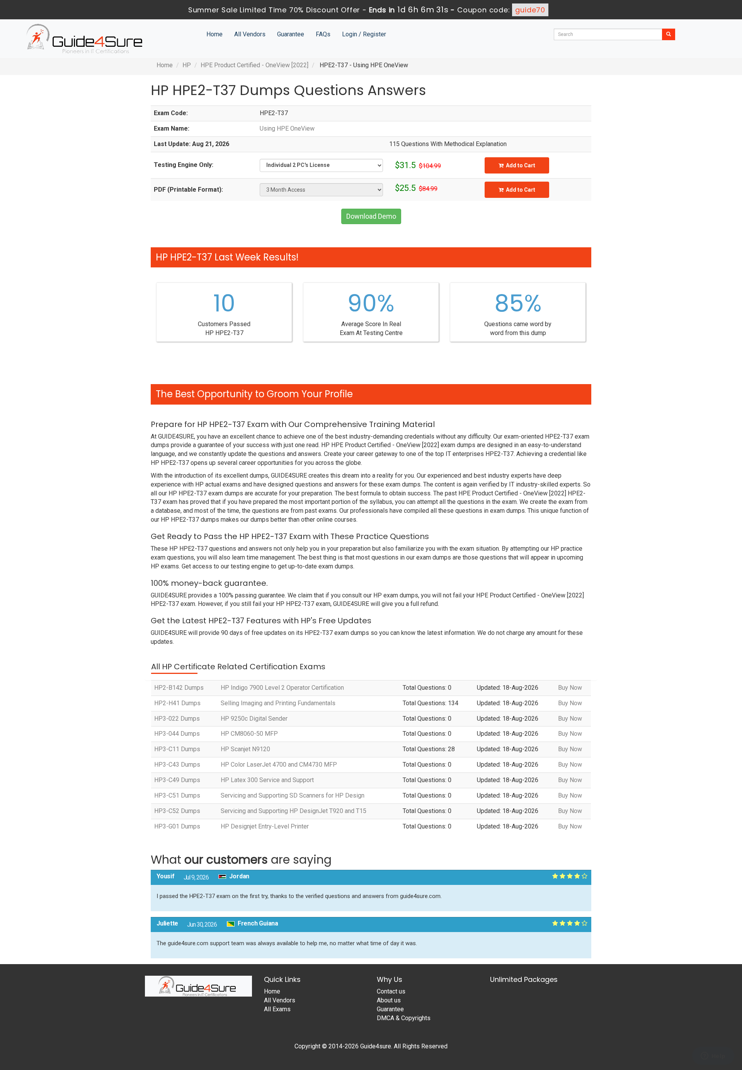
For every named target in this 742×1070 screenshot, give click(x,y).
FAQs (323, 34)
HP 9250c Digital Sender (254, 718)
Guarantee (290, 34)
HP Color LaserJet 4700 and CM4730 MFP (279, 764)
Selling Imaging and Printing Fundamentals (278, 703)
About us (389, 1000)
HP (186, 65)
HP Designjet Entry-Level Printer (265, 826)
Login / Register (364, 34)
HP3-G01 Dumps (177, 826)
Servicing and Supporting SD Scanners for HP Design (292, 795)
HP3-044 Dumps (177, 733)
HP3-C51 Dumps (177, 795)
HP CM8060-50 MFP (249, 733)
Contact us (391, 991)
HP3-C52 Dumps (177, 811)
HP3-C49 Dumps (177, 780)
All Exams (277, 1009)
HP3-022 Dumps (177, 718)
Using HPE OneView (287, 128)
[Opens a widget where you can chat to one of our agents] (713, 1056)
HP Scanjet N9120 (245, 749)
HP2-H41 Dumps (177, 703)
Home (214, 34)
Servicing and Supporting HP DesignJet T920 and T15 (293, 811)
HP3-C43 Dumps (177, 764)
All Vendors (249, 34)
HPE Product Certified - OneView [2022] (254, 65)
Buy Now (570, 687)
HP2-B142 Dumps (179, 687)
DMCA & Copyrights (404, 1018)
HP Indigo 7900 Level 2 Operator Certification (282, 687)
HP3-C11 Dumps (177, 749)
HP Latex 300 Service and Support (267, 780)
